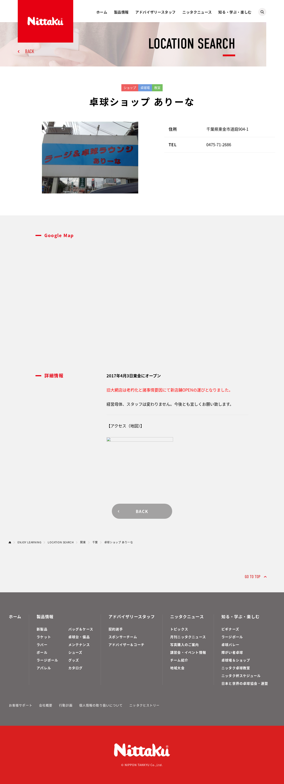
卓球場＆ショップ (235, 660)
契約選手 (115, 629)
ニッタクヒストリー (144, 705)
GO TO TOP (252, 576)
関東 (83, 542)
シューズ (75, 652)
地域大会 (177, 667)
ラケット (44, 636)
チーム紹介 (179, 660)
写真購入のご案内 (184, 644)
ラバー (42, 644)
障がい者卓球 (232, 652)
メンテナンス (79, 644)
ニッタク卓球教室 (235, 667)
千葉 (95, 542)
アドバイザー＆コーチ (126, 644)
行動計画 (65, 705)
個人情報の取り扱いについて (101, 705)
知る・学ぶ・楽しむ (235, 12)
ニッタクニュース (197, 12)
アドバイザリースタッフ (155, 12)
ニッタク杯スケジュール (241, 675)
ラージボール (47, 660)
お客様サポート (20, 705)
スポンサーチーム (122, 636)
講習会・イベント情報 (188, 652)
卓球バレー (230, 644)
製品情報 (121, 12)
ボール (42, 652)
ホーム (101, 12)
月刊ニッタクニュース (188, 636)
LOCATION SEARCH (61, 542)
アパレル (44, 667)
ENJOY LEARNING (29, 542)
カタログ (75, 667)
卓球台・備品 (79, 636)
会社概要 (45, 705)
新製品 (42, 629)
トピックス (179, 629)
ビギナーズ (230, 629)
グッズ (73, 660)
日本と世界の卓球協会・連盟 (244, 683)
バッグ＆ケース (80, 629)
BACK (29, 51)
